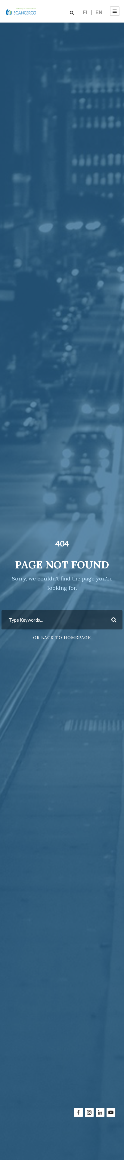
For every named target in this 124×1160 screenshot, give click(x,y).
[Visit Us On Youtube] (110, 1146)
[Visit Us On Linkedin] (100, 1146)
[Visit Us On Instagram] (89, 1146)
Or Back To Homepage (62, 637)
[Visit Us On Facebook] (78, 1146)
